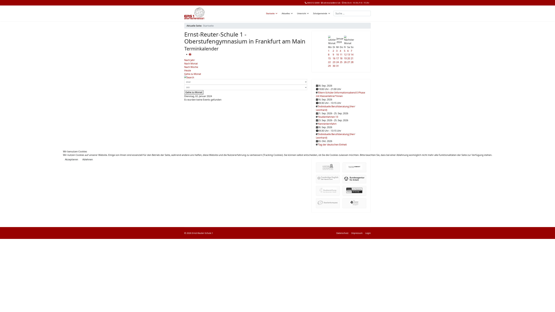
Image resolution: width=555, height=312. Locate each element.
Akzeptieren (71, 159)
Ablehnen (87, 159)
